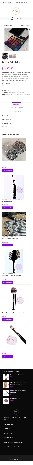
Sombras (22, 92)
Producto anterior (8, 25)
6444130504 (9, 433)
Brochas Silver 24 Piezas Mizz (10, 238)
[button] (29, 29)
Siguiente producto (25, 25)
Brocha (3, 236)
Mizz (10, 236)
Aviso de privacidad (11, 457)
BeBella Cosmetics (12, 92)
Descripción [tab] (16, 104)
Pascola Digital (20, 459)
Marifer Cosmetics (14, 199)
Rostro (14, 236)
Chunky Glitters (5, 162)
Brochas (3, 199)
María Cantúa (11, 162)
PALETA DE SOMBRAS (18, 94)
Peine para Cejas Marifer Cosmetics (11, 275)
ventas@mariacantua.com (15, 442)
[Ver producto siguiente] (30, 25)
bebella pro (9, 94)
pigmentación (27, 94)
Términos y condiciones (21, 457)
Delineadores (8, 199)
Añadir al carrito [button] (7, 170)
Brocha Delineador (7, 201)
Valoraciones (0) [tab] (16, 111)
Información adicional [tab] (16, 107)
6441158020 (9, 438)
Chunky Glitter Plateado (8, 164)
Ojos (18, 92)
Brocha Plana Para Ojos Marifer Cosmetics (13, 350)
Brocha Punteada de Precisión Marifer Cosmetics (15, 312)
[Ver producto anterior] (3, 25)
